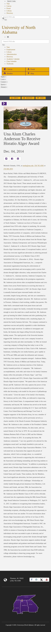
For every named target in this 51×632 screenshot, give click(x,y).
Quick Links (11, 1)
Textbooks (10, 64)
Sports (3, 84)
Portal (9, 8)
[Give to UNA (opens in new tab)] (25, 92)
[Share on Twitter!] (6, 159)
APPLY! (16, 98)
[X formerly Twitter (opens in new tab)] (41, 580)
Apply (3, 77)
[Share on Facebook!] (12, 159)
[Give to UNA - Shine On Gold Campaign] (25, 616)
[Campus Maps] (25, 604)
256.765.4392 (39, 166)
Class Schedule (11, 61)
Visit (8, 4)
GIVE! (42, 98)
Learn (3, 79)
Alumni (3, 87)
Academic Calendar (13, 59)
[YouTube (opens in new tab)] (46, 580)
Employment (11, 49)
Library (9, 11)
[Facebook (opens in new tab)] (32, 580)
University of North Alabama (18, 30)
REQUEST (29, 98)
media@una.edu (28, 166)
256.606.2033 (8, 169)
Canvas (9, 6)
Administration (12, 54)
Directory (10, 13)
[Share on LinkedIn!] (18, 159)
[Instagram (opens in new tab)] (36, 580)
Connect (4, 82)
